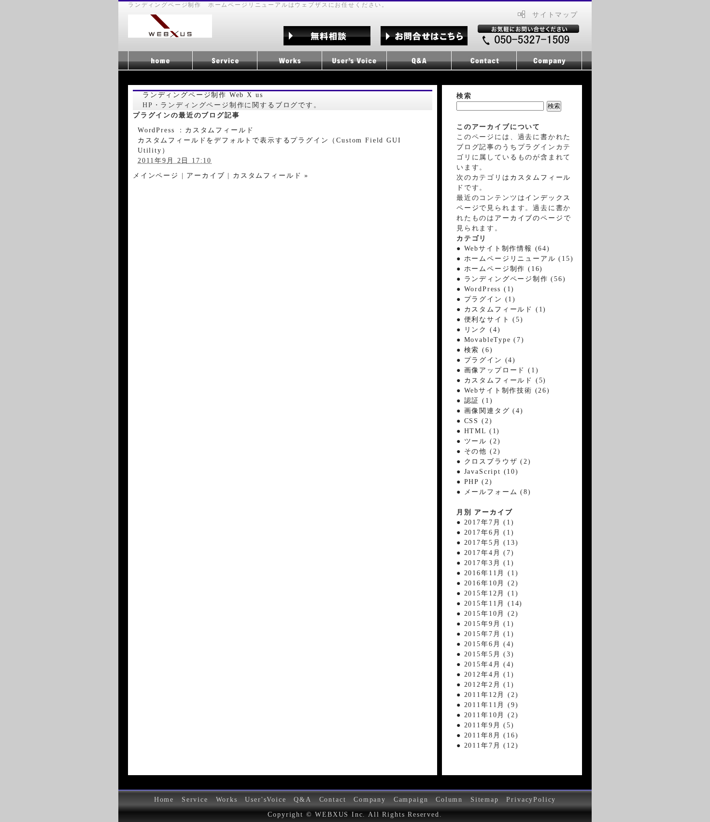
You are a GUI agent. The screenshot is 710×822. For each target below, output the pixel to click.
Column (449, 799)
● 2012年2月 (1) (485, 684)
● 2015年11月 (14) (489, 603)
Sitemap (484, 799)
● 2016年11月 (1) (487, 573)
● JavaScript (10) (487, 471)
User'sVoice (265, 799)
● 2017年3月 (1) (485, 563)
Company (370, 799)
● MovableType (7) (490, 339)
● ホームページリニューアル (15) (515, 258)
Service (195, 799)
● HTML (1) (478, 431)
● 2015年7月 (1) (485, 634)
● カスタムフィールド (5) (501, 380)
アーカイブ (205, 175)
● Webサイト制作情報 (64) (503, 248)
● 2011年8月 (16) (487, 735)
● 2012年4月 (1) (485, 674)
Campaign (411, 799)
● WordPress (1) (485, 289)
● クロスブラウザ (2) (493, 461)
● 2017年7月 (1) (485, 522)
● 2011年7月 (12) (487, 745)
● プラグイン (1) (486, 299)
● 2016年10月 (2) (487, 583)
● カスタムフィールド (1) (501, 309)
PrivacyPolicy (531, 799)
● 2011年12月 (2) (487, 694)
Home (164, 799)
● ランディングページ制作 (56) (511, 279)
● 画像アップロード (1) (497, 370)
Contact (332, 799)
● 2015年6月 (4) (485, 644)
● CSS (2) (474, 421)
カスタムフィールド (219, 130)
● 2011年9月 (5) (485, 725)
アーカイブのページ (529, 218)
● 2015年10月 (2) (487, 613)
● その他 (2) (478, 451)
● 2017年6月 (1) (485, 532)
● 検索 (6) (474, 350)
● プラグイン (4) (486, 360)
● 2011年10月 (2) (487, 715)
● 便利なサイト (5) (490, 319)
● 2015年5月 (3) (485, 654)
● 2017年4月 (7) (485, 552)
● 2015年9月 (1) (485, 623)
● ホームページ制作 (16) (499, 268)
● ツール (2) (478, 441)
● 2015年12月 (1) (487, 593)
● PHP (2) (474, 481)
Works (227, 799)
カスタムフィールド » (271, 175)
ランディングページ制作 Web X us (202, 95)
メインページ (156, 175)
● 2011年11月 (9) (487, 705)
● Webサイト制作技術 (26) (503, 390)
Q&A (302, 799)
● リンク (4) (478, 329)
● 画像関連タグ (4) (490, 410)
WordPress (156, 130)
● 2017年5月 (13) (487, 542)
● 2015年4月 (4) (485, 664)
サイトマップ (555, 14)
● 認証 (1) (474, 400)
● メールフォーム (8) (493, 492)
